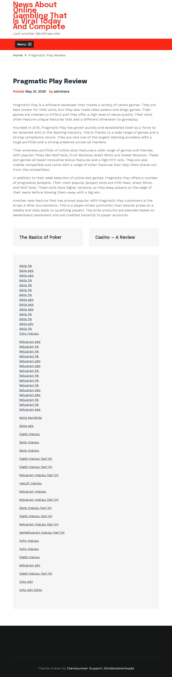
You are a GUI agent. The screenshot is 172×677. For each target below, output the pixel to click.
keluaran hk (29, 346)
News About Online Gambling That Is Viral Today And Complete (40, 16)
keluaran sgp (29, 342)
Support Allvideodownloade (111, 668)
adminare (61, 91)
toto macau (29, 333)
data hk (25, 266)
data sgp (26, 271)
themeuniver (77, 668)
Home (18, 55)
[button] (24, 44)
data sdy (26, 324)
